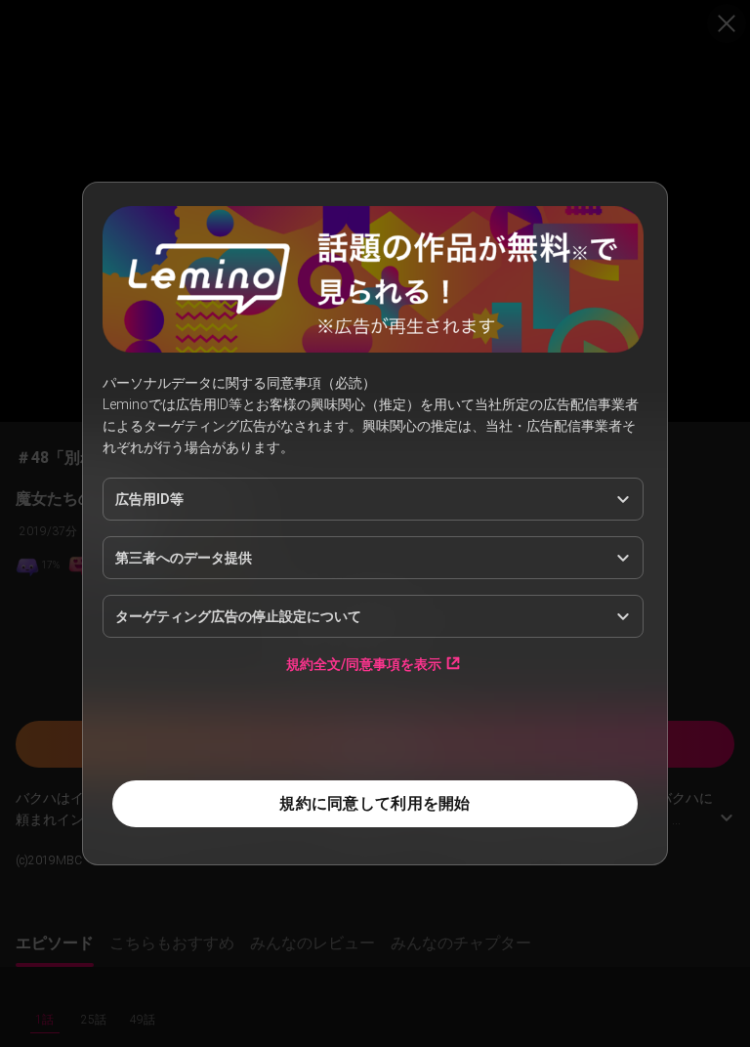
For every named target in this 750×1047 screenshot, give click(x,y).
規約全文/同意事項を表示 (363, 663)
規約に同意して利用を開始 (374, 803)
